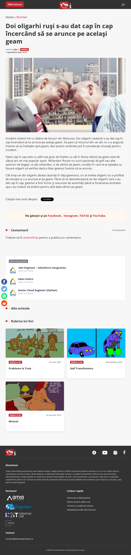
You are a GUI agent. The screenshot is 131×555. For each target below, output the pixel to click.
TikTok (84, 215)
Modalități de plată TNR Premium (81, 510)
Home (9, 17)
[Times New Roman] (65, 5)
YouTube (99, 215)
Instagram (71, 215)
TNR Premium (15, 4)
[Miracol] (35, 406)
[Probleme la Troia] (35, 353)
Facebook (54, 215)
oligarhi (47, 199)
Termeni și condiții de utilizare (80, 506)
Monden (21, 17)
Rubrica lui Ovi (15, 362)
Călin (15, 49)
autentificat (30, 237)
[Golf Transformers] (96, 353)
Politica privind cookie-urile (78, 502)
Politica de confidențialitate (78, 498)
